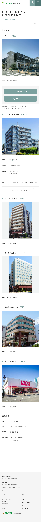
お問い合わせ (24, 499)
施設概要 (4, 501)
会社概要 (23, 496)
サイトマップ (24, 505)
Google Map (10, 81)
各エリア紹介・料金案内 (7, 499)
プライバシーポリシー (26, 502)
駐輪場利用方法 (5, 503)
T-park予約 (32, 3)
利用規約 (4, 508)
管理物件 (23, 494)
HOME (28, 23)
